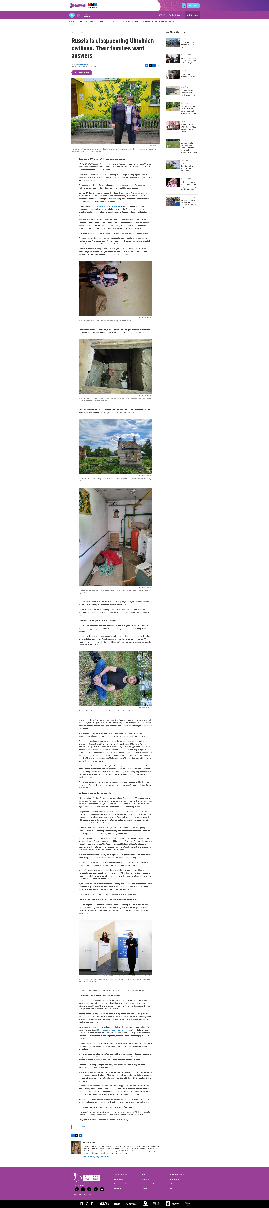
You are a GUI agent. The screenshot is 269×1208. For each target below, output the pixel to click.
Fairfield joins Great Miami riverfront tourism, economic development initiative (189, 109)
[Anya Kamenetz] (76, 1147)
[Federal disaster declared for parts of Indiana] (173, 74)
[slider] (81, 15)
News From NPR (77, 33)
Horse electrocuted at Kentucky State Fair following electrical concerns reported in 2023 (189, 202)
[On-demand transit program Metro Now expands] (173, 42)
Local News (184, 39)
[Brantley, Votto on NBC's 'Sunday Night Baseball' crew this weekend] (173, 125)
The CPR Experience (120, 1174)
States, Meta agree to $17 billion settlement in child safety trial (188, 60)
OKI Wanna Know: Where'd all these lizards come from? (188, 92)
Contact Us (145, 1179)
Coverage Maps (175, 1179)
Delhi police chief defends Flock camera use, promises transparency (189, 167)
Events (144, 1174)
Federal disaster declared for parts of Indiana (188, 76)
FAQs (171, 1184)
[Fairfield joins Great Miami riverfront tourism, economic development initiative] (173, 106)
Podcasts (104, 22)
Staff (171, 1188)
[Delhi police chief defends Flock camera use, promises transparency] (173, 164)
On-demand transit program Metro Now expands (188, 44)
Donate (194, 5)
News (71, 22)
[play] (72, 15)
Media (183, 121)
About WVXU (118, 1179)
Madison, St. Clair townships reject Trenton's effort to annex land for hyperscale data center (189, 147)
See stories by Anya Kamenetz (96, 1156)
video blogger (88, 628)
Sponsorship (161, 22)
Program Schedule (120, 1184)
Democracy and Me (148, 1184)
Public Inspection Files (177, 1174)
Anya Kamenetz (83, 65)
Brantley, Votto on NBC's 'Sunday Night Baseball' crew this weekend (188, 128)
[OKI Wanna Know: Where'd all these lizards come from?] (173, 90)
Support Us (148, 22)
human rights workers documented (106, 206)
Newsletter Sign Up (120, 1188)
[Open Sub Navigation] (75, 22)
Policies (144, 1188)
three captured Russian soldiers (111, 1030)
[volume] (78, 15)
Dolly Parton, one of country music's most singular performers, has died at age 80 (189, 185)
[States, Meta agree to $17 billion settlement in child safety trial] (173, 58)
